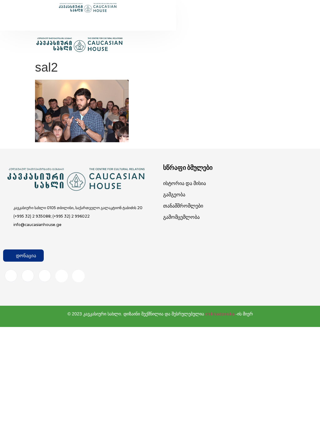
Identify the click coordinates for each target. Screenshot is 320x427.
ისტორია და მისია (184, 183)
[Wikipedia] (78, 276)
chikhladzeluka (219, 313)
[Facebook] (11, 275)
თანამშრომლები (183, 205)
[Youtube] (61, 276)
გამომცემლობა (181, 217)
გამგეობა (174, 194)
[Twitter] (44, 275)
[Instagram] (28, 275)
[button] (74, 19)
